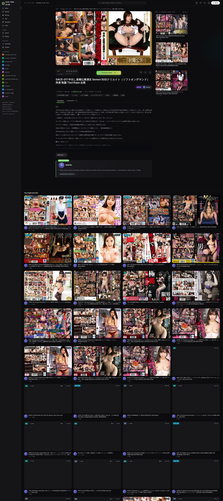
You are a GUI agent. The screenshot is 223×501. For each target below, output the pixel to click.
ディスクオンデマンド (97, 95)
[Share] (141, 72)
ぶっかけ (75, 95)
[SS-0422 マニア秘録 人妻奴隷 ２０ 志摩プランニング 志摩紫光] (97, 439)
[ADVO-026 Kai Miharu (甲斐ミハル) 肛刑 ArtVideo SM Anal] (97, 476)
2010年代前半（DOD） (63, 95)
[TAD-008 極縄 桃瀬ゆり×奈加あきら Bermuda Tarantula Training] (147, 288)
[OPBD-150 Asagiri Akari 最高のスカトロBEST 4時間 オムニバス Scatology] (48, 288)
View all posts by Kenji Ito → (67, 174)
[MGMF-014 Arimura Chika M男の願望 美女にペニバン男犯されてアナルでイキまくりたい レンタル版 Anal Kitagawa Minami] (196, 289)
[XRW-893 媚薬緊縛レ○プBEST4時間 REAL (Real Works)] (147, 401)
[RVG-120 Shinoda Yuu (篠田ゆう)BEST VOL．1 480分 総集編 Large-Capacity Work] (97, 213)
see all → (185, 12)
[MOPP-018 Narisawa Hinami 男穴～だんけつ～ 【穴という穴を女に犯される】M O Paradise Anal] (196, 251)
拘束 (123, 95)
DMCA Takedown (7, 109)
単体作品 (116, 95)
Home (57, 9)
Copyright (5, 102)
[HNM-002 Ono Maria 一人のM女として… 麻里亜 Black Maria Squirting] (196, 212)
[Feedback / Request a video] (200, 3)
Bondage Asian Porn (66, 9)
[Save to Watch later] (69, 197)
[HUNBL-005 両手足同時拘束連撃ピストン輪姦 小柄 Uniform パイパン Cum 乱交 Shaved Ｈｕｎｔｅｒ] (147, 213)
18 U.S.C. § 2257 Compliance (10, 111)
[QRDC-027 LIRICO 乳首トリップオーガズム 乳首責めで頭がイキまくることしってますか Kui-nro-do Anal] (196, 364)
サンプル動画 (85, 95)
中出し (108, 95)
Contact (12, 102)
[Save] (150, 72)
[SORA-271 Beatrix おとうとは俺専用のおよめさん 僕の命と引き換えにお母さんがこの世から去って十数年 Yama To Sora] (147, 477)
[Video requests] (196, 3)
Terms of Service (7, 104)
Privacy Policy (6, 106)
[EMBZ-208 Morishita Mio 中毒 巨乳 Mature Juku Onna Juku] (48, 401)
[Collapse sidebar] (21, 8)
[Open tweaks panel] (208, 3)
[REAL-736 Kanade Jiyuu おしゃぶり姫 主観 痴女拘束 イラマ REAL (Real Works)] (97, 251)
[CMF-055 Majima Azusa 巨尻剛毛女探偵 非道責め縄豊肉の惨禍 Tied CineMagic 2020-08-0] (196, 439)
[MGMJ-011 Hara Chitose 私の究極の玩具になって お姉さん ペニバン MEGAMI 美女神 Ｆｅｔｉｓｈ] (97, 326)
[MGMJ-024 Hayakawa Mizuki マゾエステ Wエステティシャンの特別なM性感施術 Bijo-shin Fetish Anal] (147, 439)
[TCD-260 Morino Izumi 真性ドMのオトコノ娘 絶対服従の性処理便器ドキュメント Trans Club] (48, 477)
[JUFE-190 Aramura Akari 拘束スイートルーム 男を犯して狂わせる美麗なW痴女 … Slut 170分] (196, 402)
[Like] (145, 72)
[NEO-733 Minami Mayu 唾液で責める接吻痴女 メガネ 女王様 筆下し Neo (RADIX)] (147, 251)
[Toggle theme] (204, 3)
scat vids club (29, 2)
